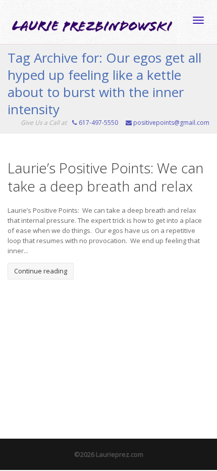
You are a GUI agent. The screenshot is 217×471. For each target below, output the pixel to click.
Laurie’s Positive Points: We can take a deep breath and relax (105, 177)
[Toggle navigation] (198, 20)
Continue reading (40, 270)
